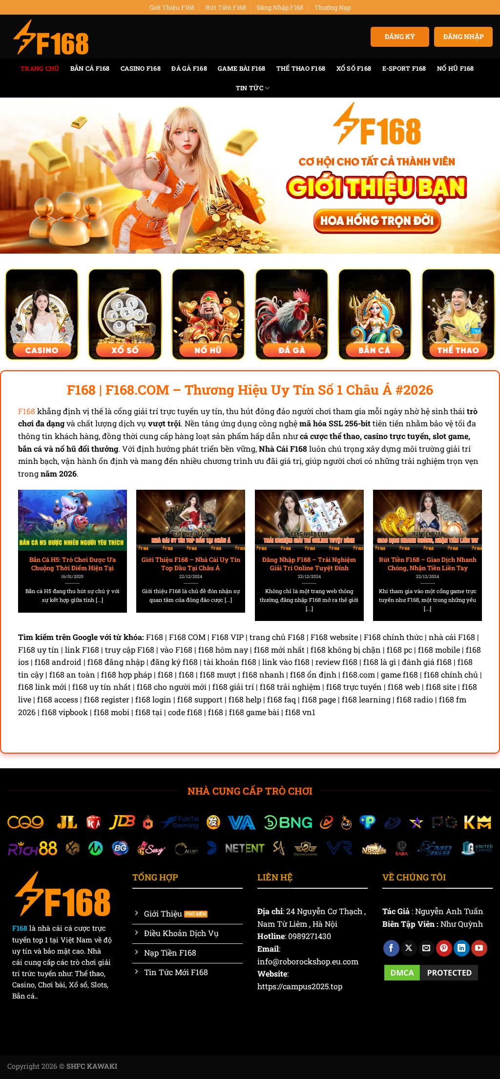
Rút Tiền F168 (226, 7)
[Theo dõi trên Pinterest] (444, 948)
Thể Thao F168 (300, 68)
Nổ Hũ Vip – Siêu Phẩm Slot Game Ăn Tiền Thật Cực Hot (275, 564)
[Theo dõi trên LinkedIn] (462, 948)
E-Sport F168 (404, 68)
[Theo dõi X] (409, 948)
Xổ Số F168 (354, 68)
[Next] (465, 537)
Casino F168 (141, 68)
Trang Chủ (40, 68)
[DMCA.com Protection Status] (431, 971)
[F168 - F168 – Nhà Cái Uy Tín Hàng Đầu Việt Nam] (50, 37)
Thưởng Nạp (332, 7)
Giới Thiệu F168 (171, 7)
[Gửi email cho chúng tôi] (426, 948)
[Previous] (35, 537)
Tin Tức (249, 88)
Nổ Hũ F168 (455, 68)
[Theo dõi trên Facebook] (391, 948)
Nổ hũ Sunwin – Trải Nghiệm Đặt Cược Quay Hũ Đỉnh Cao (157, 564)
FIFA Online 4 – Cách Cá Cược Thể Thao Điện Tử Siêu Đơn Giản (394, 564)
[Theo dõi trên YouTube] (479, 948)
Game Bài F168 (241, 68)
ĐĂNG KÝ (400, 36)
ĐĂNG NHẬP (463, 36)
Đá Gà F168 (189, 68)
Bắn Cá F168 (90, 68)
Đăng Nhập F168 (280, 7)
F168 (26, 411)
